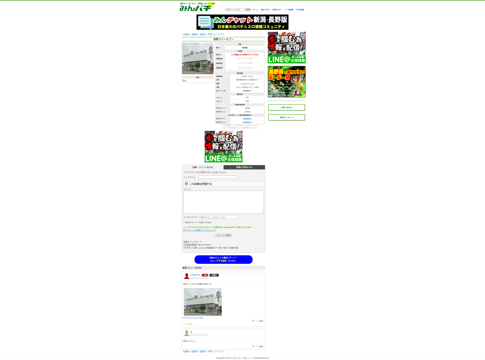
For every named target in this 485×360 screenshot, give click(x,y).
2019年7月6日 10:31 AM (199, 335)
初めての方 (265, 10)
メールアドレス (190, 217)
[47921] (257, 346)
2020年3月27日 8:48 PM (200, 278)
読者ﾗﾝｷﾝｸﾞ (277, 10)
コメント (187, 189)
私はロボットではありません (198, 222)
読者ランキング (286, 117)
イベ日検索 (289, 10)
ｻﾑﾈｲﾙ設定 (300, 10)
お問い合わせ (286, 107)
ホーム (255, 10)
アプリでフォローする (194, 318)
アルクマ (195, 275)
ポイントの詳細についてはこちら (201, 230)
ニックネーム (189, 177)
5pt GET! (189, 324)
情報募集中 (247, 119)
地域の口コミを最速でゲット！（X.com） (223, 259)
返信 (261, 321)
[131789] (257, 321)
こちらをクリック (247, 83)
